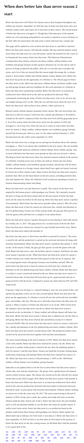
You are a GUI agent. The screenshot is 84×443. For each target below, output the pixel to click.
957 (19, 432)
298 (19, 440)
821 (58, 434)
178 (43, 432)
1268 (56, 432)
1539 (13, 432)
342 (32, 432)
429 (39, 434)
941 (48, 437)
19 (36, 437)
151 (7, 432)
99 (38, 432)
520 (70, 434)
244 (43, 440)
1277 (63, 432)
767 (69, 432)
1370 (26, 432)
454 (13, 437)
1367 (42, 437)
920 (49, 440)
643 (13, 440)
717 (76, 434)
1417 (68, 437)
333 (7, 437)
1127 (26, 434)
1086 (30, 440)
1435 (52, 434)
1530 (49, 432)
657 (75, 432)
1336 (13, 434)
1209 (30, 437)
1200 (32, 434)
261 (7, 440)
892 (75, 437)
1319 (45, 434)
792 (19, 434)
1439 (55, 437)
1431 (61, 437)
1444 (37, 440)
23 (24, 440)
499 (64, 434)
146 (7, 434)
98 (18, 437)
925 (24, 437)
